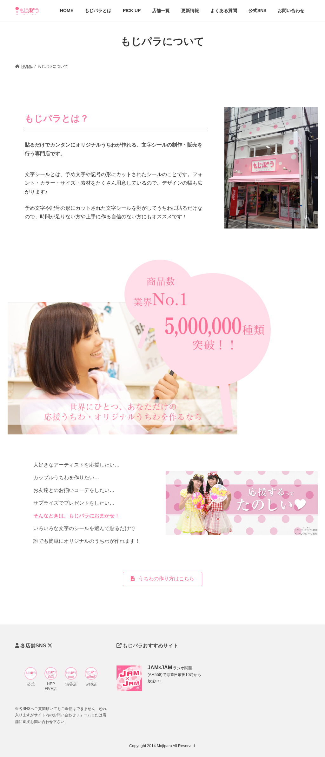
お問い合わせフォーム (72, 715)
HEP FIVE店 (51, 686)
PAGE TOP (314, 747)
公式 (31, 684)
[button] (162, 579)
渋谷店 (71, 684)
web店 (91, 684)
